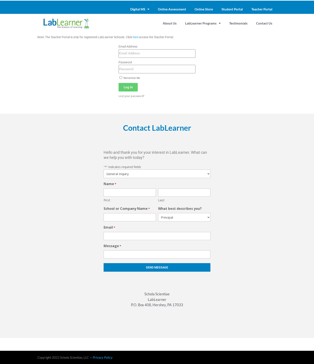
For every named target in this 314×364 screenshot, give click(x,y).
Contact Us (264, 23)
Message (112, 246)
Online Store (204, 9)
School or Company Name (127, 208)
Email (109, 227)
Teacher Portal (261, 9)
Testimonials (238, 23)
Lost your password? (131, 96)
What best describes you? (180, 208)
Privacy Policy (103, 357)
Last (161, 200)
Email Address (128, 46)
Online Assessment (172, 9)
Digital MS (137, 9)
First (107, 200)
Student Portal (232, 9)
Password (125, 62)
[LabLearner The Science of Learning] (66, 23)
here (135, 37)
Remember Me (131, 78)
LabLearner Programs (201, 23)
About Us (170, 23)
